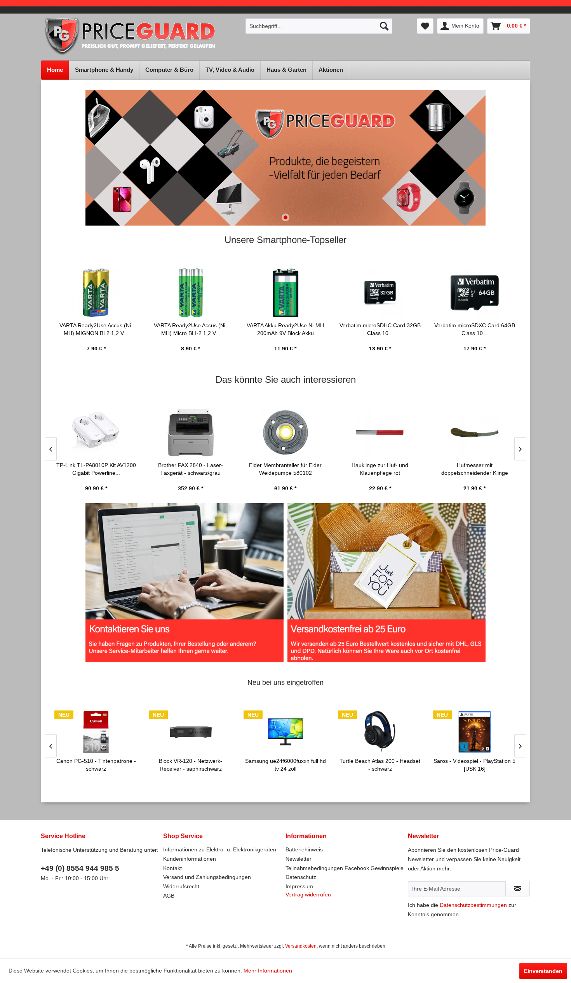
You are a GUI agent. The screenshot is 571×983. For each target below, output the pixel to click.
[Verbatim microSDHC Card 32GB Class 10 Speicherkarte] (379, 292)
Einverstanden (543, 971)
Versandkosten (301, 946)
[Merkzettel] (425, 26)
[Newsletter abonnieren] (517, 888)
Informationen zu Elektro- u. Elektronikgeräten (219, 849)
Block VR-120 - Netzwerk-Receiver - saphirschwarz (190, 765)
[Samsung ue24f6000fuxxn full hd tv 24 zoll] (285, 732)
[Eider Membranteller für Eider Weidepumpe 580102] (285, 432)
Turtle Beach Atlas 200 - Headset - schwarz (379, 765)
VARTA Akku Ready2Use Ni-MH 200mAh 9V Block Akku (285, 329)
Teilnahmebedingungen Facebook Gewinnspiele (345, 868)
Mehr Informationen (268, 970)
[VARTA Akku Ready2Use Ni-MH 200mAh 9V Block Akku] (285, 292)
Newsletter (299, 859)
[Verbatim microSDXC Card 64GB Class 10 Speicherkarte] (474, 292)
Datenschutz (301, 877)
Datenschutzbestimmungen (473, 905)
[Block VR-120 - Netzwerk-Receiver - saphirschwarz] (190, 732)
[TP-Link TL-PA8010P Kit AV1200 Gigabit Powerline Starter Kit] (96, 432)
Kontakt (172, 868)
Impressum (299, 886)
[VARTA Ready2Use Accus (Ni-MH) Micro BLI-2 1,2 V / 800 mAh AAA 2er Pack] (190, 292)
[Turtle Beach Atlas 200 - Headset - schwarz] (379, 732)
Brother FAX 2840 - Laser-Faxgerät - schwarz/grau (190, 469)
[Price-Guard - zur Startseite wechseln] (141, 37)
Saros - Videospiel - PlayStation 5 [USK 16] (474, 765)
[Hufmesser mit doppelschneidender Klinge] (474, 432)
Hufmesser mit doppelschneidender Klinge (474, 469)
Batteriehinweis (304, 849)
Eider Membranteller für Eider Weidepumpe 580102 (285, 469)
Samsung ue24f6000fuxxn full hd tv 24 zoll (285, 765)
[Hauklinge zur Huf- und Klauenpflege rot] (379, 432)
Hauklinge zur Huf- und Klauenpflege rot (380, 469)
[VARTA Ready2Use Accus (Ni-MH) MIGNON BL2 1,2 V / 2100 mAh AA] (96, 292)
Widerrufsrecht (181, 886)
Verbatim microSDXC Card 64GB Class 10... (474, 329)
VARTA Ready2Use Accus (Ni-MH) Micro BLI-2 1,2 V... (190, 329)
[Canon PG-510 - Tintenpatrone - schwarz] (96, 732)
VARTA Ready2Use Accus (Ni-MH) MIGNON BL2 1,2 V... (96, 329)
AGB (168, 896)
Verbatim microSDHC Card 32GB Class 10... (380, 329)
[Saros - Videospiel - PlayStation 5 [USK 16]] (474, 732)
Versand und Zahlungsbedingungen (207, 877)
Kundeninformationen (189, 859)
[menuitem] (318, 26)
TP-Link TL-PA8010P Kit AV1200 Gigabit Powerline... (96, 469)
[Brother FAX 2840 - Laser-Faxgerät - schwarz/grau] (190, 432)
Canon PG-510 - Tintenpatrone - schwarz (96, 765)
